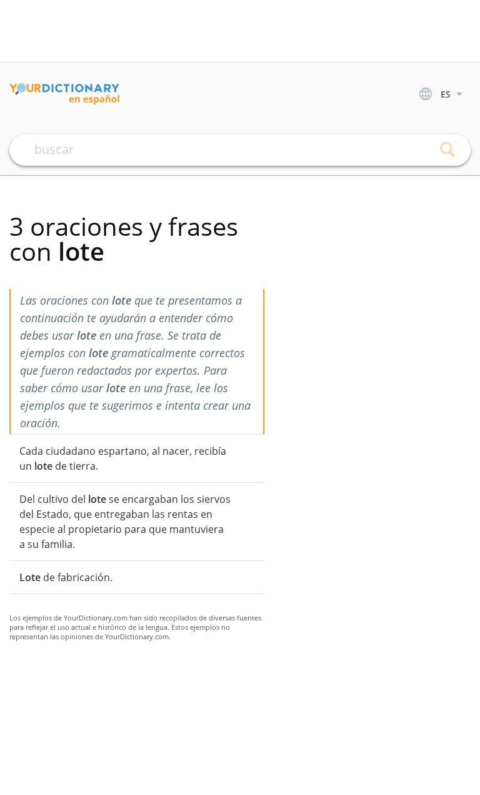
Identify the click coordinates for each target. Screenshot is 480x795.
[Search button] (447, 150)
